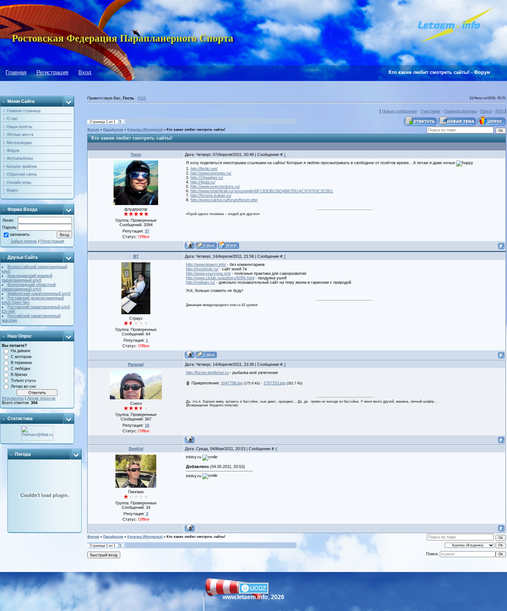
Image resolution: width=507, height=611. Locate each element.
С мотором (21, 356)
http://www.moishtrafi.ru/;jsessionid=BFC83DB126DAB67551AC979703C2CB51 (261, 191)
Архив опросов (41, 398)
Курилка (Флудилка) (145, 129)
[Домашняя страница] (228, 245)
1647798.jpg (232, 383)
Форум (93, 129)
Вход (84, 72)
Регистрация (52, 72)
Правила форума (460, 111)
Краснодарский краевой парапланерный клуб (27, 277)
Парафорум (113, 129)
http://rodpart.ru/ (200, 282)
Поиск (486, 111)
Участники (430, 111)
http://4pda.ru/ (202, 182)
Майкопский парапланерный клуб (39, 293)
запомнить (20, 235)
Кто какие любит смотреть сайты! (196, 129)
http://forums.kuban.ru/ (210, 195)
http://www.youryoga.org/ (208, 273)
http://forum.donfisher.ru (207, 372)
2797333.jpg (274, 383)
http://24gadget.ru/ (206, 177)
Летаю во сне (23, 386)
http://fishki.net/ (203, 168)
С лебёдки (20, 368)
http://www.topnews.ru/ (210, 173)
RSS (142, 98)
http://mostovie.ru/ (202, 269)
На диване (20, 350)
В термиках (21, 362)
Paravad (136, 364)
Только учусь (23, 380)
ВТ (136, 256)
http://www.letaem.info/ (206, 264)
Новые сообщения (399, 111)
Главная (16, 72)
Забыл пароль (23, 241)
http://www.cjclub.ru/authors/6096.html (220, 278)
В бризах (19, 374)
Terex (136, 154)
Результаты (13, 398)
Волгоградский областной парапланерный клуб (29, 286)
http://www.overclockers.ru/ (215, 186)
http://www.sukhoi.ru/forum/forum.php (224, 200)
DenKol (136, 448)
